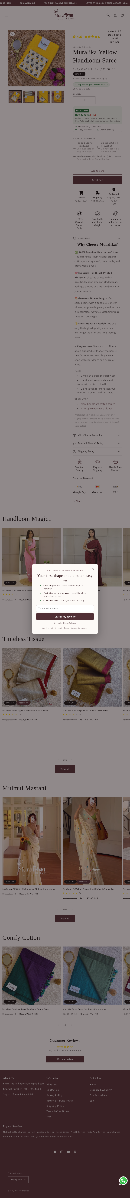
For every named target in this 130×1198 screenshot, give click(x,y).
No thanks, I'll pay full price (65, 623)
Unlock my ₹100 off (65, 616)
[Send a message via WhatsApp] (123, 1181)
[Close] (93, 569)
